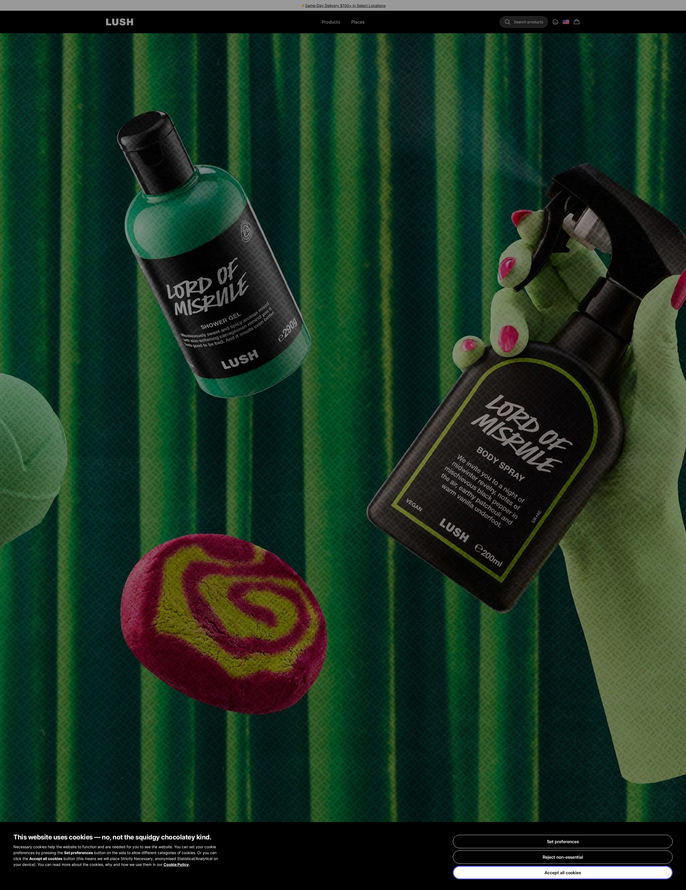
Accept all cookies (563, 872)
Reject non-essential (563, 857)
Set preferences (563, 841)
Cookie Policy (176, 864)
